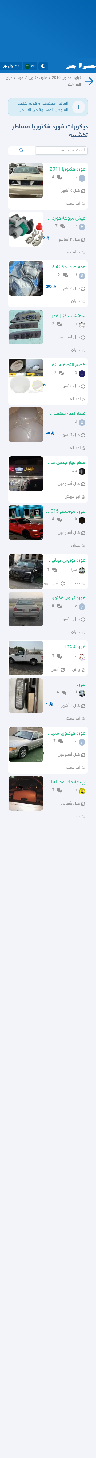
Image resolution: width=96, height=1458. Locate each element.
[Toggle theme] (43, 66)
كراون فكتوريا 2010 (66, 78)
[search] (21, 150)
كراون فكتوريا (37, 78)
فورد (20, 78)
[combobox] (62, 150)
